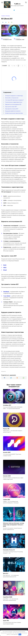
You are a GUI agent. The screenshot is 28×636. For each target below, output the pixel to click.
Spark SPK (6, 620)
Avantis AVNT (7, 452)
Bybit (4, 265)
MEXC (5, 267)
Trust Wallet (6, 296)
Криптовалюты (6, 33)
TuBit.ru (17, 4)
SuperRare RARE (7, 597)
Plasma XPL (6, 428)
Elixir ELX (5, 573)
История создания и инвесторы (14, 95)
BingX (5, 270)
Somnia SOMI (7, 476)
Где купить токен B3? (11, 106)
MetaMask (6, 291)
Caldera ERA (6, 499)
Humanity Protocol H (9, 549)
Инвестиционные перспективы (14, 113)
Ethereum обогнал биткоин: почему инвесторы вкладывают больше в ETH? (13, 525)
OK (20, 634)
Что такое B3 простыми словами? (14, 100)
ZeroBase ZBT (7, 405)
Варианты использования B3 (13, 104)
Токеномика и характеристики (13, 102)
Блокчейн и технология (11, 97)
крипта (4, 371)
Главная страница (5, 15)
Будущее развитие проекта (12, 111)
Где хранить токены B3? (11, 108)
